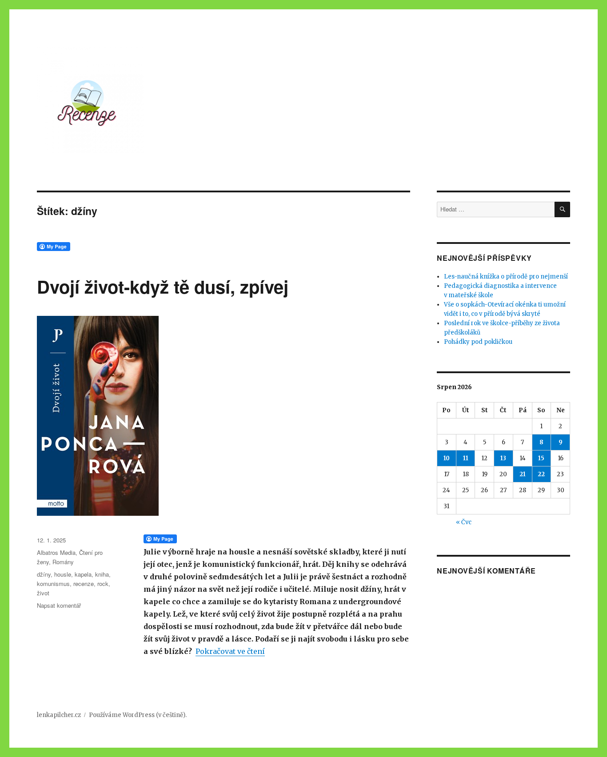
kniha (102, 574)
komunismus (53, 583)
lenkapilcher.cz (59, 715)
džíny (44, 574)
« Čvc (463, 522)
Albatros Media (56, 552)
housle (62, 574)
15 (541, 458)
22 (541, 474)
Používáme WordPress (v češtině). (138, 715)
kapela (83, 574)
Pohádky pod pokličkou (478, 342)
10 (446, 458)
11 (465, 458)
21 (522, 474)
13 (503, 458)
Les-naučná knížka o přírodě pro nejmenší (506, 276)
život (43, 593)
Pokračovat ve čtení (230, 651)
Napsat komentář (59, 605)
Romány (63, 562)
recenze (83, 583)
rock (102, 583)
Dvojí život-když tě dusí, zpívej (162, 286)
